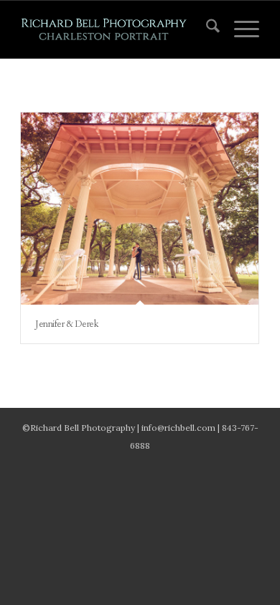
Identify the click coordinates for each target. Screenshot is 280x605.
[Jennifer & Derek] (139, 209)
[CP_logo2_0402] (116, 29)
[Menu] (239, 29)
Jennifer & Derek (66, 324)
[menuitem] (206, 29)
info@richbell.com (178, 427)
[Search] (206, 29)
